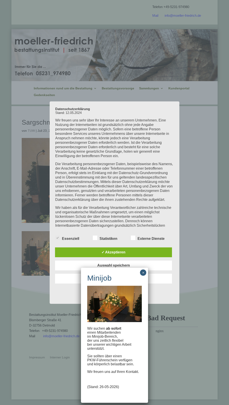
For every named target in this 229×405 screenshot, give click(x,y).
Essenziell (70, 239)
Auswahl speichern (113, 265)
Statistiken (108, 239)
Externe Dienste (151, 239)
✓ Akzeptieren (113, 252)
